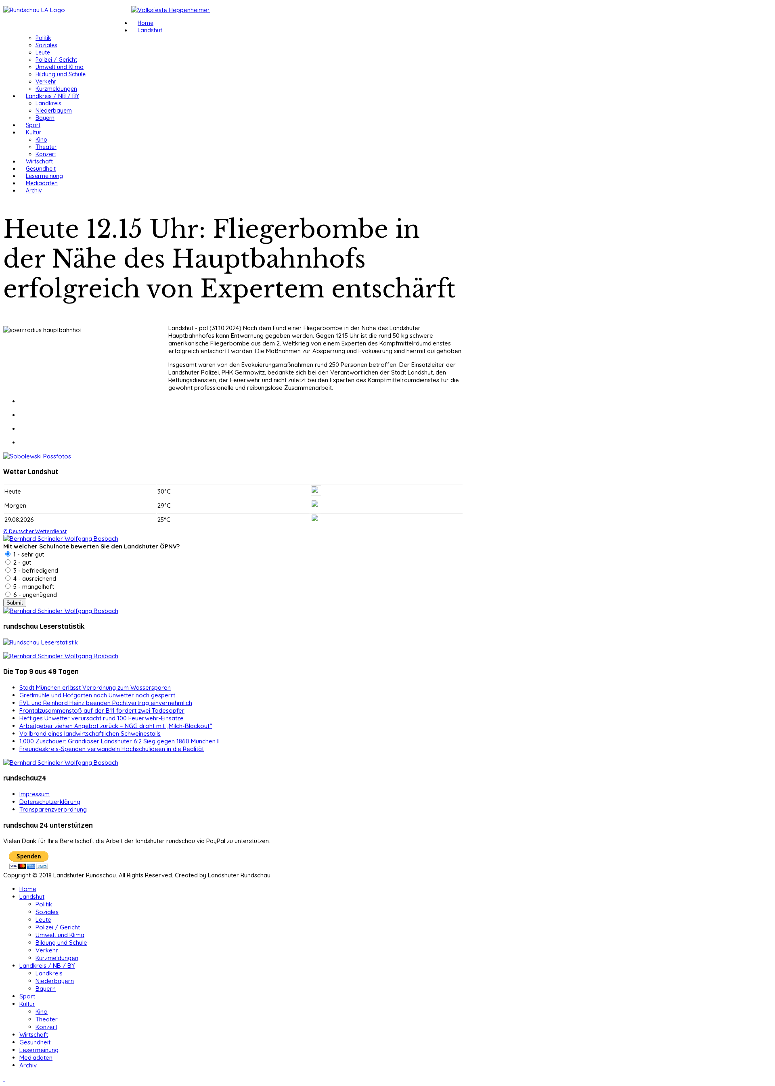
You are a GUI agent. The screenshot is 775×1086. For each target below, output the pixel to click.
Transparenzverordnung (53, 809)
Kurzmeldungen (56, 88)
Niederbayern (54, 110)
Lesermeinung (44, 176)
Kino (41, 139)
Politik (43, 38)
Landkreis (48, 103)
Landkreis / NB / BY (52, 96)
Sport (33, 125)
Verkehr (46, 81)
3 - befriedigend (35, 570)
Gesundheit (41, 168)
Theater (46, 147)
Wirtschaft (39, 161)
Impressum (34, 794)
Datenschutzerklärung (49, 802)
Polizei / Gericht (56, 59)
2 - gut (21, 562)
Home (145, 23)
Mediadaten (42, 183)
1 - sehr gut (28, 554)
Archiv (34, 190)
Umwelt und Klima (60, 67)
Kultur (33, 132)
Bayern (45, 117)
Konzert (46, 154)
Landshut (150, 30)
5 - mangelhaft (33, 586)
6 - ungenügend (34, 594)
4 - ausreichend (34, 578)
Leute (43, 52)
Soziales (46, 45)
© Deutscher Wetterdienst (35, 531)
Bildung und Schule (61, 74)
